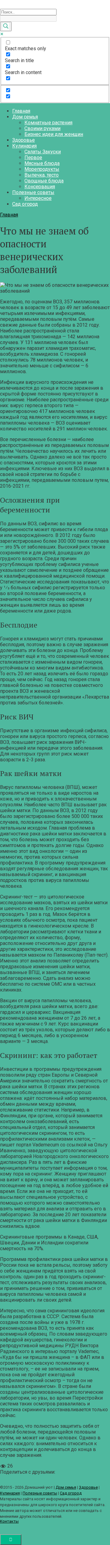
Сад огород (25, 204)
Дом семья (25, 117)
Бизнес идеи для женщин (53, 134)
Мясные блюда (42, 163)
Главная (21, 111)
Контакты (9, 1521)
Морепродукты (41, 169)
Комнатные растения (48, 123)
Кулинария (24, 146)
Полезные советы (33, 192)
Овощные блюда (44, 181)
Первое (33, 157)
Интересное (38, 198)
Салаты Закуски (42, 152)
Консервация (39, 186)
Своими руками (42, 128)
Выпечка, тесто (41, 175)
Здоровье (23, 140)
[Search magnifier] (6, 26)
